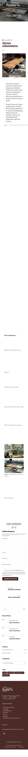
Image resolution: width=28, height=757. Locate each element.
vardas (4, 552)
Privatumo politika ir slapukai (10, 746)
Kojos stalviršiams (14, 622)
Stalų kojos (6, 675)
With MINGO (13, 741)
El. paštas (5, 558)
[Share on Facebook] (13, 527)
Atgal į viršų (21, 746)
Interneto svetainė (6, 564)
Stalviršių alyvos (16, 524)
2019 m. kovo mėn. (6, 653)
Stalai (8, 524)
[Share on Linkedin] (15, 527)
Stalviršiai (10, 672)
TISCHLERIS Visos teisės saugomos (14, 745)
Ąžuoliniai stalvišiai (14, 638)
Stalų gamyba (8, 40)
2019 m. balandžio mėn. (7, 649)
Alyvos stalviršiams (14, 630)
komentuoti (5, 538)
